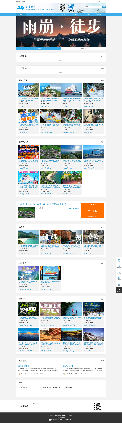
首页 (21, 14)
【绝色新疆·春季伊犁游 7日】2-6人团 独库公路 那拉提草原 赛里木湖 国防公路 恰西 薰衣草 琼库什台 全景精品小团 (50, 318)
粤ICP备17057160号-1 (67, 415)
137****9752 (24, 373)
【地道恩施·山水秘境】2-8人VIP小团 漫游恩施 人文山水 (72, 318)
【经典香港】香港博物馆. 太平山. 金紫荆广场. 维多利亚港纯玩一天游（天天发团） (93, 246)
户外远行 (98, 14)
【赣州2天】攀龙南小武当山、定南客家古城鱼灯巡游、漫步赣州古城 (72, 186)
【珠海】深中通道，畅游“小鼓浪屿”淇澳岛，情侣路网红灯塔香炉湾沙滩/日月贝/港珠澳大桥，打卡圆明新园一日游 (72, 99)
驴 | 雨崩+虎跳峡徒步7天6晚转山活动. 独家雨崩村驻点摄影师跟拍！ (93, 318)
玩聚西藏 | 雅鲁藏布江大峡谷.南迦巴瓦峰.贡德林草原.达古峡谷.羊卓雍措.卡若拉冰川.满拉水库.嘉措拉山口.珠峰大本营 (93, 343)
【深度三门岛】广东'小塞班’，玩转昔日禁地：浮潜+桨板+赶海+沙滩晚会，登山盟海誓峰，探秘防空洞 (72, 161)
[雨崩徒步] (61, 31)
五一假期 (86, 14)
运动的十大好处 (68, 366)
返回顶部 (119, 291)
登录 (99, 1)
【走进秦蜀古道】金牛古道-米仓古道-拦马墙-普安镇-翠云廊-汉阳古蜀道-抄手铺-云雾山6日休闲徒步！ (28, 318)
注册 (105, 1)
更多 (102, 56)
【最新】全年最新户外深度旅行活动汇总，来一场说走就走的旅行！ (51, 387)
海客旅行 (31, 6)
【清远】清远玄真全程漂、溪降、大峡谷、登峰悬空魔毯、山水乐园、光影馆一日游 (93, 99)
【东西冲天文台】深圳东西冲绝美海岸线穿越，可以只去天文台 (28, 99)
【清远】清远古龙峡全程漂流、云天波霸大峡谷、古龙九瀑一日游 (28, 125)
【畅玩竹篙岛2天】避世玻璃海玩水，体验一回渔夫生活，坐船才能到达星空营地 (50, 186)
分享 (119, 285)
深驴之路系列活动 (68, 387)
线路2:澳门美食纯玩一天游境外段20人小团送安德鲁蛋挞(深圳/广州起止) (72, 246)
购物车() (119, 261)
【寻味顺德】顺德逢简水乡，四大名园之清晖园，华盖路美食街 (93, 125)
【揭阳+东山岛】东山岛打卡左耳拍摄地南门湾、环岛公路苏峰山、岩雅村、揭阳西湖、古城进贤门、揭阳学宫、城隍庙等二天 (93, 161)
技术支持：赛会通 (61, 417)
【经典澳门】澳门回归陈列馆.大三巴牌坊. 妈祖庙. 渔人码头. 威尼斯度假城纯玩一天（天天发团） (50, 246)
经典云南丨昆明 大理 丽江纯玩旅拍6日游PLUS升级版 (50, 282)
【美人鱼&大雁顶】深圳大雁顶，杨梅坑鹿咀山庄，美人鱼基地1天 (50, 99)
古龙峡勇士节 (24, 387)
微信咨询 (119, 267)
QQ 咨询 (119, 273)
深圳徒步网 (36, 403)
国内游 (42, 14)
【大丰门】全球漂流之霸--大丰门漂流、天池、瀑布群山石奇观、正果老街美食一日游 (50, 125)
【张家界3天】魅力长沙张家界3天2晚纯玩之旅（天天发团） (28, 282)
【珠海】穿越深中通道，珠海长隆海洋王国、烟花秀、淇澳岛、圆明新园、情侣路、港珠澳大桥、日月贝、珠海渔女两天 (28, 186)
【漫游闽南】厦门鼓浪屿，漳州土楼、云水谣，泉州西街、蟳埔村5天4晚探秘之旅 (72, 343)
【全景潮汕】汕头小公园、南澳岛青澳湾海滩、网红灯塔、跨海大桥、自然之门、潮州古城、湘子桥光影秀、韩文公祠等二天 (28, 161)
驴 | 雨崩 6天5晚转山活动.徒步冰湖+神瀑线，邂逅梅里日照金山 (28, 343)
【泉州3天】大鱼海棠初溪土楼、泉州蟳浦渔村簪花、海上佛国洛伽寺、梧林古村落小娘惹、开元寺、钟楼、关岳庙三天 (50, 161)
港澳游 (53, 14)
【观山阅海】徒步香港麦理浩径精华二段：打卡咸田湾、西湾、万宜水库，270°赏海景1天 (28, 246)
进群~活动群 (75, 14)
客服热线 (119, 279)
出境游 (64, 14)
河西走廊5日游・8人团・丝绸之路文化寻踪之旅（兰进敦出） (50, 343)
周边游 (31, 14)
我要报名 (92, 211)
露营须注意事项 (23, 366)
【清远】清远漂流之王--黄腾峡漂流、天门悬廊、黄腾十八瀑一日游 (71, 125)
